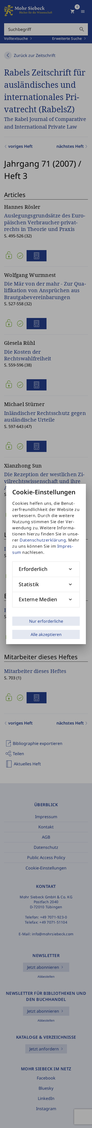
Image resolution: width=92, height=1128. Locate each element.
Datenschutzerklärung (43, 540)
